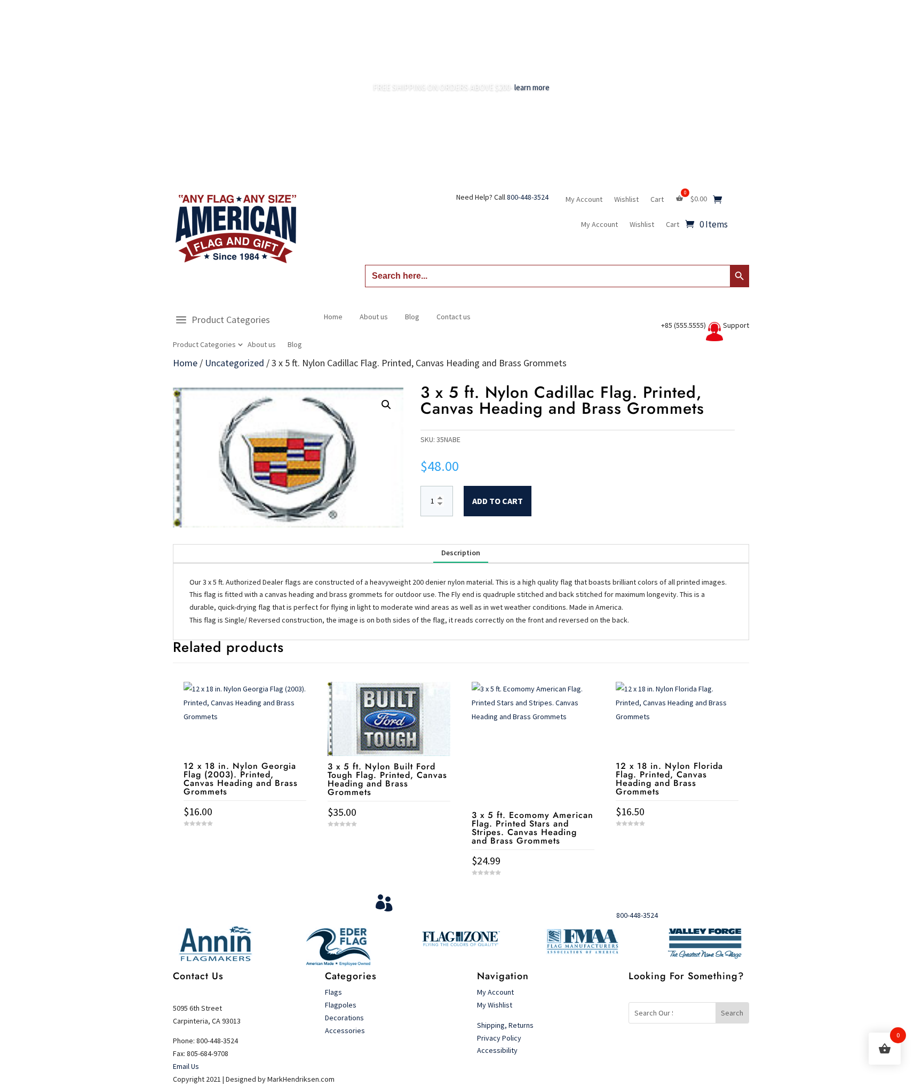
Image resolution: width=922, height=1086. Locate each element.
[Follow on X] (719, 1048)
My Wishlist (494, 1005)
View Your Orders (443, 899)
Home (333, 316)
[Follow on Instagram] (740, 1048)
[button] (386, 404)
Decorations (344, 1017)
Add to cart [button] (245, 842)
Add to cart (497, 500)
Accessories (345, 1030)
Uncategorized (234, 363)
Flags (333, 992)
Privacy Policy (499, 1038)
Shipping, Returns (505, 1025)
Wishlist (626, 199)
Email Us (186, 1066)
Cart (657, 199)
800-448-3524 (528, 197)
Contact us (453, 316)
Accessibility (497, 1050)
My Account (584, 199)
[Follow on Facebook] (697, 1048)
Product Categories (231, 319)
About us (262, 345)
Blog (295, 345)
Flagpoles (341, 1005)
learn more (532, 87)
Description (460, 552)
